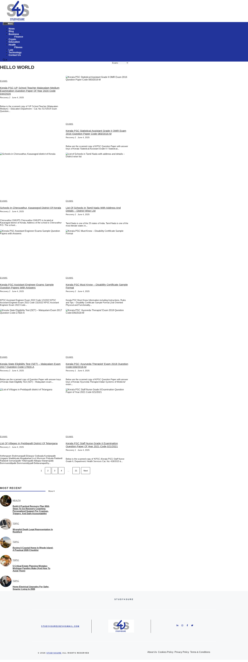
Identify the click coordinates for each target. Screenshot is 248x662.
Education (14, 42)
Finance (18, 36)
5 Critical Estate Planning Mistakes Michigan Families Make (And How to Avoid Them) (31, 568)
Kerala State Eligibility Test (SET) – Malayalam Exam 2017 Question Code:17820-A (30, 365)
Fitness (18, 47)
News (12, 28)
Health (12, 45)
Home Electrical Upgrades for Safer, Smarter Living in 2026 (31, 587)
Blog (11, 31)
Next (86, 470)
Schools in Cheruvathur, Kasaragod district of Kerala (30, 207)
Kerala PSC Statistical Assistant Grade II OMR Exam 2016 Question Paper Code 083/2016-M (96, 132)
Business (14, 34)
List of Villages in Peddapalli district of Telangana (29, 443)
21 (76, 470)
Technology (15, 52)
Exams (3, 81)
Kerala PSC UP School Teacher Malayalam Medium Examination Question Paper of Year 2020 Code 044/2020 (29, 90)
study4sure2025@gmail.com (60, 626)
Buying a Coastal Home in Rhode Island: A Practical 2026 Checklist (33, 548)
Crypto (12, 39)
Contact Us (15, 55)
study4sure (54, 653)
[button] (5, 60)
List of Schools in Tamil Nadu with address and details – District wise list (93, 209)
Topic (16, 523)
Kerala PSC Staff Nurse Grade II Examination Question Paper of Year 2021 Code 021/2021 (92, 445)
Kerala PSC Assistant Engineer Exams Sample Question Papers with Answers (27, 286)
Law (11, 50)
